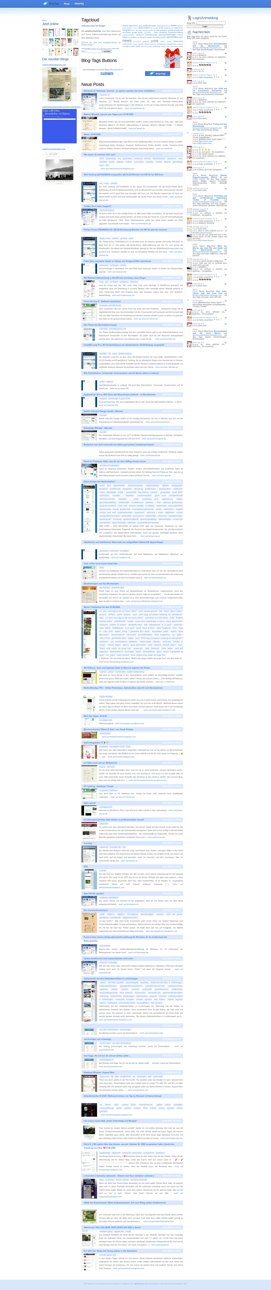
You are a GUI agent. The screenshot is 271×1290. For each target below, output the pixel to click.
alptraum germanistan (172, 502)
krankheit (103, 489)
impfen (179, 499)
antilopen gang (106, 1231)
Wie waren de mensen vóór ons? (100, 154)
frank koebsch (126, 993)
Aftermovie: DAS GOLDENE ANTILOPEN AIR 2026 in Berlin (112, 1227)
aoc (101, 183)
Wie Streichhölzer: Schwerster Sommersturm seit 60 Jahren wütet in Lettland (121, 373)
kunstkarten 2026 (117, 747)
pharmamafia (105, 509)
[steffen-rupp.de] (75, 55)
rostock (103, 982)
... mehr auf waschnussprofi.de (157, 422)
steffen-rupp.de (197, 53)
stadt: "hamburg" (164, 628)
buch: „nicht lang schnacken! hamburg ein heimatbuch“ (157, 614)
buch (124, 28)
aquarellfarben (143, 1003)
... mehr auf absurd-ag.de (149, 536)
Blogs (67, 4)
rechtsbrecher (137, 502)
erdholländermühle (127, 1003)
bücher (129, 28)
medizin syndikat (136, 506)
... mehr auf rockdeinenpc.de (122, 295)
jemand (103, 614)
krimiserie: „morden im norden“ (113, 625)
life (112, 1076)
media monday (106, 696)
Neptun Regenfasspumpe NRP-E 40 (210, 176)
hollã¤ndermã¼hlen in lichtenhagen (166, 982)
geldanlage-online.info (200, 188)
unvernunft (177, 519)
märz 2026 (108, 631)
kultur (125, 37)
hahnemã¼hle (154, 993)
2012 (175, 628)
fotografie (126, 30)
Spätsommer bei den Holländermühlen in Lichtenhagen (111, 978)
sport (138, 46)
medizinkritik (124, 502)
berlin (173, 25)
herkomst (138, 158)
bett (145, 625)
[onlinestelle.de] (69, 55)
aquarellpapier (132, 982)
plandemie (127, 489)
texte (102, 567)
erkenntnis (162, 516)
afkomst (167, 162)
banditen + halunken (123, 495)
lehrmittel (103, 329)
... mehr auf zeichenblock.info (150, 1033)
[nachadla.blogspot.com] (63, 36)
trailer (150, 46)
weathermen (125, 1076)
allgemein (104, 824)
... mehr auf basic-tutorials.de (166, 367)
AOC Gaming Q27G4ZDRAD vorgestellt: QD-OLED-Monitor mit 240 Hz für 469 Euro (123, 174)
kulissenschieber (135, 485)
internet (180, 35)
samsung (152, 44)
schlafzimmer (120, 621)
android (147, 25)
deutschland (143, 28)
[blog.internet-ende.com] (51, 55)
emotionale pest (150, 499)
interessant (131, 635)
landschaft (147, 989)
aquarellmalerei (161, 989)
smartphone (161, 44)
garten (151, 30)
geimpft (170, 30)
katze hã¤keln (123, 655)
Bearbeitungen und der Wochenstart (101, 583)
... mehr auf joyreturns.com (137, 1090)
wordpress (124, 282)
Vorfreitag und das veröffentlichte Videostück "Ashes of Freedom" (210, 198)
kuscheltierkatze (145, 635)
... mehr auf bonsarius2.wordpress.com (127, 1268)
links (102, 282)
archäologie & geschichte (119, 398)
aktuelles (134, 282)
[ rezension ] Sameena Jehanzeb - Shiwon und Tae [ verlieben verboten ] (119, 1176)
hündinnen (140, 35)
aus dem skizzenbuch (109, 1030)
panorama (137, 41)
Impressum (139, 1284)
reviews (137, 1108)
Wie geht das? (116, 70)
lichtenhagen (128, 996)
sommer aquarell (144, 999)
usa (168, 46)
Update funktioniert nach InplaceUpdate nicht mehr (108, 958)
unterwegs (157, 46)
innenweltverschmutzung (143, 509)
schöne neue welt (108, 512)
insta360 (103, 354)
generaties (127, 158)
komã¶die (178, 1105)
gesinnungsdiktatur (148, 519)
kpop (102, 1180)
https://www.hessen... (204, 233)
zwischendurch (117, 635)
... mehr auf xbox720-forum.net (145, 319)
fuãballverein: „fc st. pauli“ (123, 628)
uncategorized (106, 720)
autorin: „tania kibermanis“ (134, 645)
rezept (135, 44)
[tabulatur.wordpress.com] (51, 36)
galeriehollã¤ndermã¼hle (131, 986)
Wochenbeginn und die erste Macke (210, 332)
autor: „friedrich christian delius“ (162, 645)
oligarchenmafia (119, 523)
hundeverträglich (128, 35)
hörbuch (110, 914)
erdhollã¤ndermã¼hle (155, 986)
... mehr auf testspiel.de (159, 1245)
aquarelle (104, 989)
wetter (102, 382)
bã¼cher (111, 767)
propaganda (177, 485)
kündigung (104, 918)
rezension (178, 41)
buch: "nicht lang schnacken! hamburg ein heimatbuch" (159, 638)
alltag (140, 26)
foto (160, 611)
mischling (155, 37)
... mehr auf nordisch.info (116, 272)
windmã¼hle (115, 996)
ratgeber (121, 914)
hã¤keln (111, 614)
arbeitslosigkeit (147, 914)
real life (103, 871)
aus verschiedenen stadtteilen (124, 642)
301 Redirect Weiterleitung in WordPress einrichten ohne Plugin (115, 278)
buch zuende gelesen (148, 611)
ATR (86, 866)
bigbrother (169, 512)
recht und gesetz (174, 914)
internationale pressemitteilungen (160, 34)
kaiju (116, 1105)
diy (151, 28)
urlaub (163, 46)
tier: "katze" (177, 635)
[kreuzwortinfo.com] (75, 45)
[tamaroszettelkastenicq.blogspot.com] (57, 36)
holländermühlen (175, 986)
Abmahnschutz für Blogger (94, 26)
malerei (103, 1003)
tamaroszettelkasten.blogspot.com (207, 48)
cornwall (135, 989)
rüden (146, 44)
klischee (159, 914)
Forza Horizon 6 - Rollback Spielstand (102, 301)
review (169, 41)
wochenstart (105, 588)
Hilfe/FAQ (79, 4)
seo (106, 282)
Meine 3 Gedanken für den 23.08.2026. (102, 607)
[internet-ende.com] (45, 55)
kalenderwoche (146, 1105)
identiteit (103, 162)
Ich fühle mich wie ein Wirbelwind (100, 763)
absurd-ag (138, 489)
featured (177, 28)
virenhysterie (138, 516)
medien (149, 37)
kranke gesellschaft (121, 509)
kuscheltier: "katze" (133, 652)
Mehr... (45, 20)
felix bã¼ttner (157, 1003)
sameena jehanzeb (138, 1180)
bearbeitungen (118, 588)
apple (153, 26)
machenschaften (144, 495)
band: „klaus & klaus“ (173, 611)
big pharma (143, 492)
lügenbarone (167, 499)
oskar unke (122, 506)
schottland (124, 551)
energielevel (148, 1153)
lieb (138, 37)
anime (119, 1108)
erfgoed (120, 162)
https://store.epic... (206, 141)
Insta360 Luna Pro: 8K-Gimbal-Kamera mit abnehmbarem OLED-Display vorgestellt (124, 345)
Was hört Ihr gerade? (94, 893)
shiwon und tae (122, 1180)
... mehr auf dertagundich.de (170, 1138)
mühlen (114, 989)
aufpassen (138, 648)
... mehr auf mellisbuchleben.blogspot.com (118, 737)
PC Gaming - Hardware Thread (98, 786)
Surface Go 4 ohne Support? (98, 206)
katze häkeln (105, 628)
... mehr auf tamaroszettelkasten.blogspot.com (143, 601)
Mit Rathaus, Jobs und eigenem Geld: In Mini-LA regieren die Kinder (117, 668)
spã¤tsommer (142, 996)
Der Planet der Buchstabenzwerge (100, 325)
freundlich (139, 30)
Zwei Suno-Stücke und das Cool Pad (210, 292)
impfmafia (132, 523)
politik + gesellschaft (127, 492)
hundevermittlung (175, 32)
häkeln (131, 638)
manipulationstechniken (110, 516)
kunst (130, 37)
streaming (144, 46)
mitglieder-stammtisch (109, 897)
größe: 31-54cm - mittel (148, 32)
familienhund (168, 28)
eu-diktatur (149, 506)
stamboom (171, 158)
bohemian (104, 847)
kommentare (105, 946)
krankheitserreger (125, 512)
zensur (159, 509)
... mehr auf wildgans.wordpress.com (128, 723)
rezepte (141, 44)
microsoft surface (107, 210)
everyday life (115, 847)
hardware (163, 32)
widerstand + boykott (173, 509)
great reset (160, 495)
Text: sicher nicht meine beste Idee (100, 563)
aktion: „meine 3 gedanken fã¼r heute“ (132, 631)
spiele (132, 46)
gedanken (163, 30)
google (134, 32)
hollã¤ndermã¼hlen (108, 986)
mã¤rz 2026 (105, 638)
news (127, 40)
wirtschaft (115, 48)
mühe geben (167, 648)
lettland (109, 382)
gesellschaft (178, 30)
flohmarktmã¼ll (116, 652)
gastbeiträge (105, 1153)
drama (179, 1108)
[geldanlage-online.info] (45, 45)
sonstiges (126, 46)
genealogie (177, 162)
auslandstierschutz (163, 26)
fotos (133, 30)
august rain (104, 1076)
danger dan (119, 1231)
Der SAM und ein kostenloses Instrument (210, 90)
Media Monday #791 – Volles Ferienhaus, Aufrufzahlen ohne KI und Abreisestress (123, 688)
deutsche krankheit (108, 506)
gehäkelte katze (135, 625)
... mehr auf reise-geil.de (160, 475)
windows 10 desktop (108, 962)
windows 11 (105, 95)
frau (124, 847)
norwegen (114, 265)
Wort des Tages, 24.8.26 (95, 716)
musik (163, 37)
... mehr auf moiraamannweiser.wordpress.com (147, 780)
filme (145, 1108)
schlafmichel (115, 489)
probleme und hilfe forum (110, 305)
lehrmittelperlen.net (117, 329)
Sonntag (88, 843)
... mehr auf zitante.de (136, 128)
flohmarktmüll (149, 652)
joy (134, 1076)
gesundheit (126, 32)
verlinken (114, 282)
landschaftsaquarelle (108, 993)
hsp (119, 158)
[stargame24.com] (57, 45)
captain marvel (163, 1105)
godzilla (170, 1108)
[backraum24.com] (57, 55)
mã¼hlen (163, 996)
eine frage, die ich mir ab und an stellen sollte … (107, 1056)
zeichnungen (125, 1030)
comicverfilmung (107, 1108)
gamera (128, 1108)
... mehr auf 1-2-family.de (164, 682)
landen (130, 621)
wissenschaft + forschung (111, 519)
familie (161, 28)
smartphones (172, 44)
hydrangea (141, 1076)
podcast (146, 41)
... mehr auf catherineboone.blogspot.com (116, 169)
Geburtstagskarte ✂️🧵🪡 (96, 743)
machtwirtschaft (175, 495)
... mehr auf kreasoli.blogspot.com (120, 757)
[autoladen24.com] (51, 45)
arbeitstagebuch (106, 1060)
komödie (103, 1111)
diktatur (165, 485)
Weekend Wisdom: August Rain (99, 1072)
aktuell (125, 26)
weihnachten (86, 48)
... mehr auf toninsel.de (155, 837)
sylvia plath (158, 1076)
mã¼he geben (114, 645)
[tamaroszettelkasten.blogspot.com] (45, 36)
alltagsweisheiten (130, 918)
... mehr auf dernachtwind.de (154, 578)
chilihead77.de (197, 133)
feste (128, 747)
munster (103, 415)
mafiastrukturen (152, 485)
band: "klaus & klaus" (145, 628)
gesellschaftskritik (130, 519)
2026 (102, 158)
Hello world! (90, 803)
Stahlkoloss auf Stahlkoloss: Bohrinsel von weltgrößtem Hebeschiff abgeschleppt (123, 542)
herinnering (111, 158)
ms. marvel (105, 1105)
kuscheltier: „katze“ (160, 631)
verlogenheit (105, 523)
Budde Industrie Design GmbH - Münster (103, 411)
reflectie (147, 158)
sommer (180, 44)
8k (110, 354)
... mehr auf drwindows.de (134, 108)
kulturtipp (145, 982)
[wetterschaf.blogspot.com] (69, 36)
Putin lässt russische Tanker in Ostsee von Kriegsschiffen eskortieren (117, 261)
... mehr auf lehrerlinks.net (164, 339)
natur (181, 37)
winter (109, 48)
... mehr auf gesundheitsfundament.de (158, 1221)
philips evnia (105, 238)
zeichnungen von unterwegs (97, 1039)
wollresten (178, 625)
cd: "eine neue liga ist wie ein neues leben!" (124, 618)
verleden (150, 162)
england (103, 398)
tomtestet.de (197, 300)
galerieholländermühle (172, 993)
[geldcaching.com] (63, 55)
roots (180, 158)
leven (102, 165)
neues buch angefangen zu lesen (149, 621)
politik (155, 41)
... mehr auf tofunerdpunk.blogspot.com (115, 1115)
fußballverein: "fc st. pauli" (160, 625)
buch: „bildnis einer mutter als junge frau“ (148, 655)
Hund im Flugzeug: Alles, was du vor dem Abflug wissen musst (115, 461)
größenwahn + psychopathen (158, 489)
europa (155, 28)
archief (159, 162)
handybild (104, 747)
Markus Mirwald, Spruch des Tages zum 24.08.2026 (108, 114)
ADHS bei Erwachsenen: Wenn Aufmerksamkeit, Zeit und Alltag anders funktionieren (125, 1203)
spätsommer (177, 989)
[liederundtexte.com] (63, 45)
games (145, 30)
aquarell (153, 996)
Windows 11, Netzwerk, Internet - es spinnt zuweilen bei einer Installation (119, 91)
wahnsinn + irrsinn (155, 512)
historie (129, 162)
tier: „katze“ (111, 655)
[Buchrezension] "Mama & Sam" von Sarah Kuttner (108, 729)
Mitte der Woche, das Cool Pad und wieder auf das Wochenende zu (210, 248)
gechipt (156, 30)
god (149, 1076)
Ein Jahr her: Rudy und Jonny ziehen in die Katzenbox (110, 1251)
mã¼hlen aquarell (116, 982)
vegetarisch (174, 46)
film (182, 28)
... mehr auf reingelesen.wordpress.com (160, 931)
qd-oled (123, 238)
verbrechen (104, 495)
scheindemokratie (107, 499)
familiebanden (159, 158)
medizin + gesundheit (160, 492)
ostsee (123, 265)
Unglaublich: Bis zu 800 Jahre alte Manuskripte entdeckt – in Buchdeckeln (120, 394)
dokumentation (165, 519)
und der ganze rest (108, 1255)
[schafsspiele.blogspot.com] (75, 36)
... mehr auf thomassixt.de (149, 455)
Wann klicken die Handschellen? (99, 481)
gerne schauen (124, 614)
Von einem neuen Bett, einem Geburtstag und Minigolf (110, 1121)
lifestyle (143, 37)
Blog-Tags (54, 4)
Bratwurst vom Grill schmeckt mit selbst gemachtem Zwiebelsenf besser (119, 444)
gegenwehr (140, 512)
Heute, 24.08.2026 (92, 134)
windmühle (112, 1003)
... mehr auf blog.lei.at (128, 861)
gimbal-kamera (125, 354)
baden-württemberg (135, 672)
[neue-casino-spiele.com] (69, 45)
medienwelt (161, 506)
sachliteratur (115, 918)
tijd (107, 165)
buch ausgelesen (162, 635)
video (181, 46)
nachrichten (172, 37)
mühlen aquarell (175, 999)
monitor (114, 183)
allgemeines (133, 26)
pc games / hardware (108, 790)
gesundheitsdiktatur (108, 502)
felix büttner (159, 999)
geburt (111, 672)
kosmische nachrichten (132, 1153)
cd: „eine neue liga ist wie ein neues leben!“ (118, 611)
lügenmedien (119, 485)
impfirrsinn (177, 489)
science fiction (129, 1105)
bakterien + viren (153, 502)
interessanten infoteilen (150, 642)
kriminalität (126, 516)
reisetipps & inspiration (109, 465)
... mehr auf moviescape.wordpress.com (158, 710)
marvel (153, 1108)
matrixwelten (150, 516)
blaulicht (180, 26)
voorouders (139, 162)
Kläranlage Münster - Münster (98, 428)
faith (117, 1076)
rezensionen (127, 44)
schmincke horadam (125, 999)
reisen (162, 41)
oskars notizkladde (108, 492)
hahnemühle (140, 993)
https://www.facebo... (206, 240)
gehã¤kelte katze (119, 638)
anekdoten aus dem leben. (156, 618)
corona (135, 28)
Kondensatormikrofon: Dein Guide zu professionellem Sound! (114, 820)
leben (135, 37)
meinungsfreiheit (175, 506)
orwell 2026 (177, 492)
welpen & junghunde (98, 48)
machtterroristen (175, 516)
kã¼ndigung (132, 914)
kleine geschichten (174, 621)
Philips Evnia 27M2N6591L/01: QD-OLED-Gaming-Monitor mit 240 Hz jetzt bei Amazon (125, 230)
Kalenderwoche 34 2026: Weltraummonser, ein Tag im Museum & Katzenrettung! (122, 1096)
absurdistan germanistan (148, 523)
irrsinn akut (105, 485)
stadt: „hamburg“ (152, 648)
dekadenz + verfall (128, 499)
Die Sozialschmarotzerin (96, 910)
